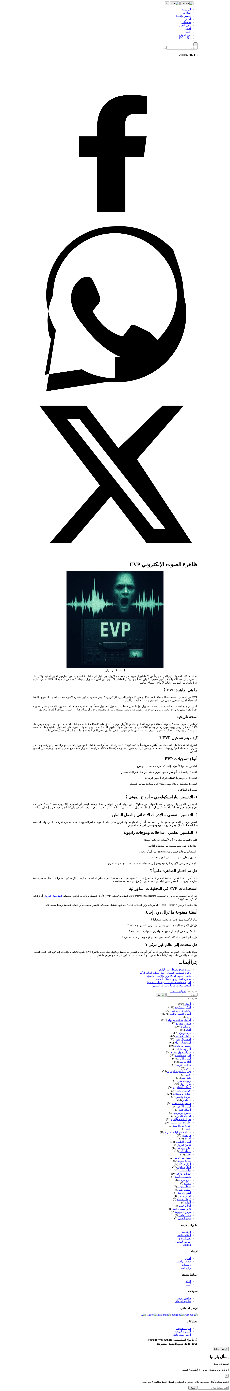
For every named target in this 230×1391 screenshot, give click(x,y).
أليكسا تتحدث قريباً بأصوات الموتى (172, 985)
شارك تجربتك (183, 1328)
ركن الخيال (184, 1267)
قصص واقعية (183, 1261)
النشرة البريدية (182, 1331)
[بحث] (175, 3)
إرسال (192, 1388)
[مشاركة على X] (115, 555)
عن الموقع (185, 1238)
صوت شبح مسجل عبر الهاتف (174, 969)
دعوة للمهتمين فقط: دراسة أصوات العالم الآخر (165, 972)
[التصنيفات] (186, 3)
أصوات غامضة (178, 991)
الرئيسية (186, 1232)
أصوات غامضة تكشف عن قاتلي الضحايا (169, 982)
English (187, 1244)
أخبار (188, 1258)
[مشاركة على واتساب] (115, 390)
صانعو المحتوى (182, 1241)
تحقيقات (186, 1264)
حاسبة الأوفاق (183, 1301)
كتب (188, 1284)
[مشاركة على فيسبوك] (115, 224)
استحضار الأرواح (53, 895)
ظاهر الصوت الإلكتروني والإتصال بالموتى (168, 976)
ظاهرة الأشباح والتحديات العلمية (173, 979)
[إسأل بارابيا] (221, 1349)
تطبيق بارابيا (184, 1298)
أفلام (188, 1281)
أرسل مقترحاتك (182, 1334)
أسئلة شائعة (184, 1235)
